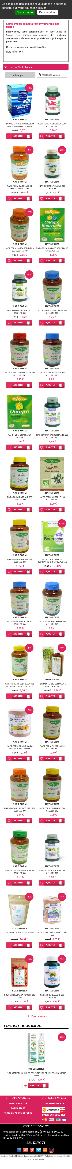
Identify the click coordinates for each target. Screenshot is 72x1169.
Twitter (39, 1150)
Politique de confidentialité (27, 1156)
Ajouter (18, 136)
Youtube (26, 1150)
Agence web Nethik (36, 1159)
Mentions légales (8, 1156)
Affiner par (18, 75)
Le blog (46, 1150)
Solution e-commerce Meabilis (57, 1156)
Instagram (52, 1150)
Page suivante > (39, 1016)
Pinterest (33, 1150)
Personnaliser (47, 12)
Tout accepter (25, 12)
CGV (41, 1156)
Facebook (20, 1150)
